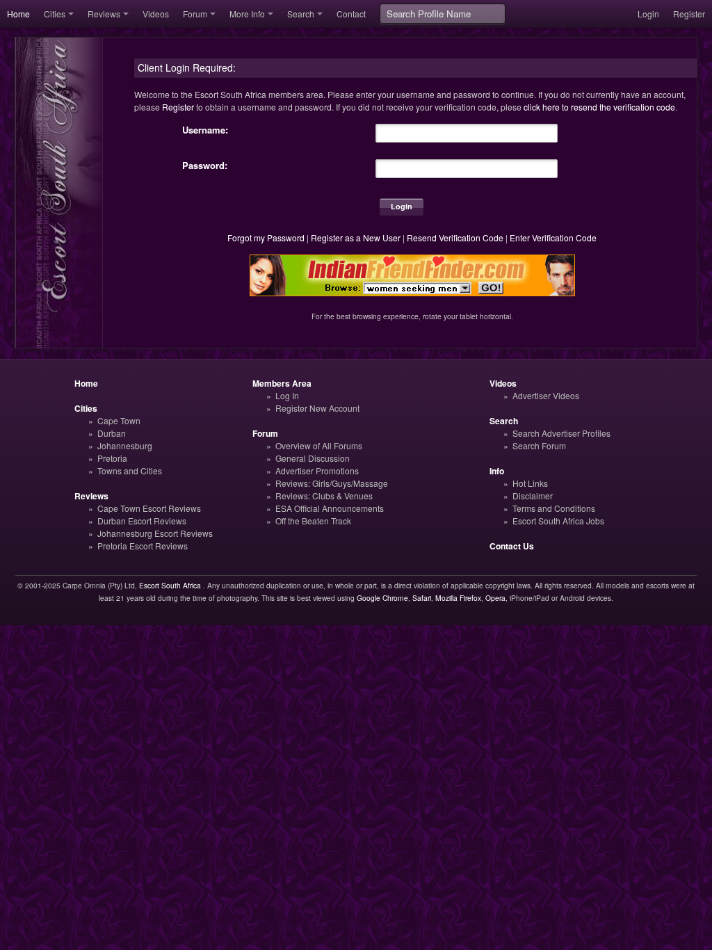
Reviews (104, 13)
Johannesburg (124, 445)
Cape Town (118, 420)
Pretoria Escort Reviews (142, 546)
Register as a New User (355, 237)
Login (648, 13)
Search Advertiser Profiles (561, 433)
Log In (287, 395)
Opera (495, 598)
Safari (421, 598)
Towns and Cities (129, 470)
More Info (247, 13)
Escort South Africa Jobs (558, 520)
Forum (195, 13)
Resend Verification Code (455, 237)
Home (18, 13)
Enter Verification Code (553, 237)
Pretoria (112, 458)
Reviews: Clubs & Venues (324, 495)
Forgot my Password (266, 237)
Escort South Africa (170, 585)
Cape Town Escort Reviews (149, 508)
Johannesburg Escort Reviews (155, 533)
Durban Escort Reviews (141, 520)
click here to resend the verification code (599, 107)
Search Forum (539, 445)
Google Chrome (382, 598)
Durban (111, 433)
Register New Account (317, 408)
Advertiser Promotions (317, 470)
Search (300, 13)
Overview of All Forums (318, 445)
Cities (54, 13)
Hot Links (530, 483)
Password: (204, 165)
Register (689, 13)
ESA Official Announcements (329, 508)
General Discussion (312, 458)
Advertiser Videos (545, 395)
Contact (351, 13)
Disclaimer (532, 495)
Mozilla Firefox (458, 598)
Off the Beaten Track (313, 520)
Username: (205, 130)
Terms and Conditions (553, 508)
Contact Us (512, 546)
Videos (156, 13)
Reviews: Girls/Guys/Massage (331, 483)
